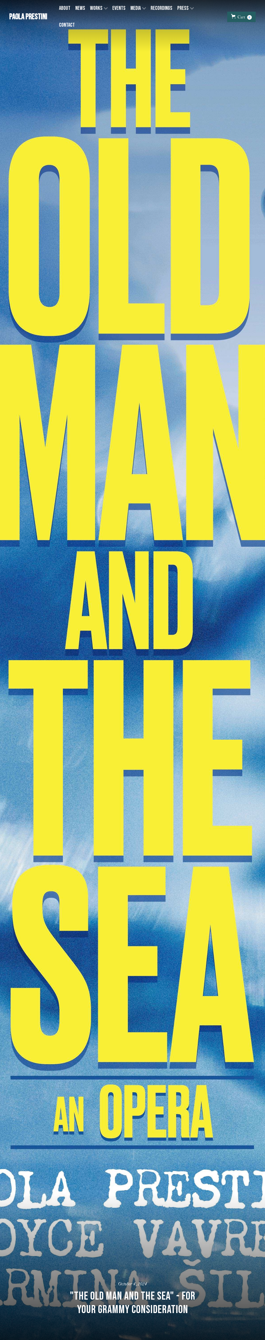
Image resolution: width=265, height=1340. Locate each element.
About (64, 8)
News (80, 8)
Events (119, 8)
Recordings (161, 8)
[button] (99, 8)
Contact (67, 25)
